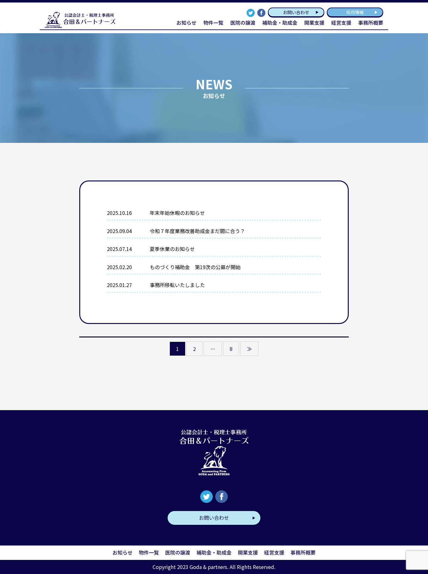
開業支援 (248, 552)
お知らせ (186, 22)
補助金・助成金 (279, 22)
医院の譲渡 (242, 22)
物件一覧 (213, 22)
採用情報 (355, 12)
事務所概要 (370, 22)
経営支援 (274, 552)
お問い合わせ (296, 12)
